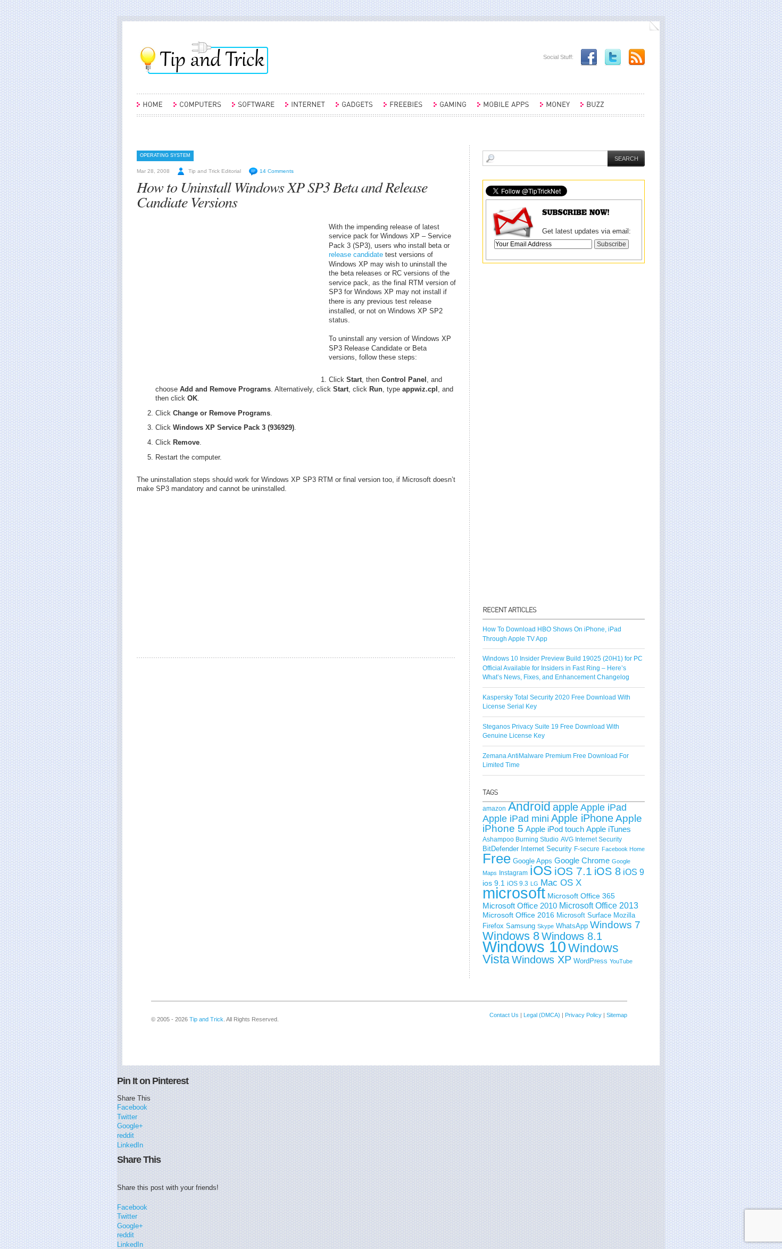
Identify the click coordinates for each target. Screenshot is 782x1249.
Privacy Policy (583, 1015)
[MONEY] (555, 109)
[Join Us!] (586, 57)
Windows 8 (510, 936)
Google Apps (532, 861)
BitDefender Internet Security (527, 849)
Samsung (520, 926)
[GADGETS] (354, 109)
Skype (545, 926)
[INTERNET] (305, 109)
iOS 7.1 (573, 871)
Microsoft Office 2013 (598, 905)
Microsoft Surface (583, 915)
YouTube (621, 961)
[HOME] (150, 109)
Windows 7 (615, 924)
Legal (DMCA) (541, 1015)
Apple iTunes (608, 829)
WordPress (590, 961)
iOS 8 (607, 871)
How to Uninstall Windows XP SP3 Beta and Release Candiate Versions (282, 194)
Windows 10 (524, 946)
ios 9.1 (493, 883)
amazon (494, 808)
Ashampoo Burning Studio (520, 839)
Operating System (165, 155)
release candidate (356, 255)
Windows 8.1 (572, 936)
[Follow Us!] (610, 57)
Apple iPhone (582, 818)
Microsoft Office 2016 (518, 915)
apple (565, 807)
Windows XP (541, 959)
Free (496, 859)
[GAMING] (450, 109)
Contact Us (504, 1015)
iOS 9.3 (517, 883)
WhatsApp (572, 926)
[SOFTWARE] (253, 109)
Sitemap (616, 1015)
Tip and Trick (206, 1019)
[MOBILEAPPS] (503, 109)
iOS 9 (633, 872)
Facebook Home (623, 849)
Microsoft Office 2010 (519, 905)
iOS (541, 870)
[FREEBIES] (403, 109)
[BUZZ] (592, 109)
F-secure (587, 849)
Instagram (513, 873)
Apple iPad (603, 807)
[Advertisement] (226, 296)
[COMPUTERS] (197, 109)
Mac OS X (560, 883)
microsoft (513, 893)
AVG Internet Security (591, 839)
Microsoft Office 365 (581, 896)
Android (529, 806)
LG (534, 883)
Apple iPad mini (515, 818)
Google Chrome (582, 860)
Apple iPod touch (555, 829)
